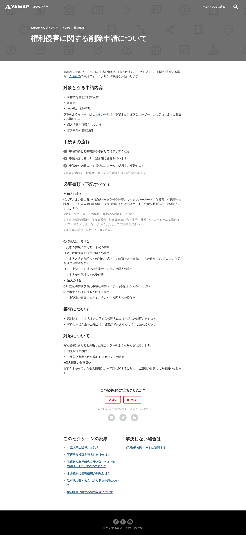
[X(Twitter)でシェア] (123, 522)
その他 (66, 27)
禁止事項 (79, 27)
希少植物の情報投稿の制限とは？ (88, 473)
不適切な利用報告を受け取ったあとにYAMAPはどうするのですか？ (91, 464)
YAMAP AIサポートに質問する (146, 447)
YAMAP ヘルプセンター (44, 27)
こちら (96, 114)
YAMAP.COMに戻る (213, 6)
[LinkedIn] (134, 417)
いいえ (133, 400)
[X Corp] (123, 417)
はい (114, 400)
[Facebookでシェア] (115, 522)
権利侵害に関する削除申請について (90, 492)
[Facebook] (111, 417)
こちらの (75, 76)
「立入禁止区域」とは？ (83, 447)
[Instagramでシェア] (130, 522)
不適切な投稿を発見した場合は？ (88, 454)
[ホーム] (17, 6)
